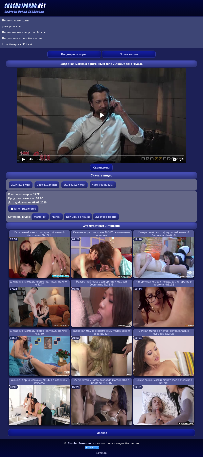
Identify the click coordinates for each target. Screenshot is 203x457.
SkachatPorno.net (80, 443)
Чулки (56, 216)
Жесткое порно (106, 216)
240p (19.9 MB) (47, 184)
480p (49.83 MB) (103, 184)
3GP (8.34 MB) (20, 184)
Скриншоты (101, 167)
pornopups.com (12, 26)
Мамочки (40, 216)
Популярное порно (74, 54)
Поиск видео (129, 54)
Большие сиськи (78, 216)
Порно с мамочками (15, 20)
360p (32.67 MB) (74, 184)
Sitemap (101, 452)
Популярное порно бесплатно (22, 38)
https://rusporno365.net (17, 44)
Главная (101, 432)
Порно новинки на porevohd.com (24, 32)
